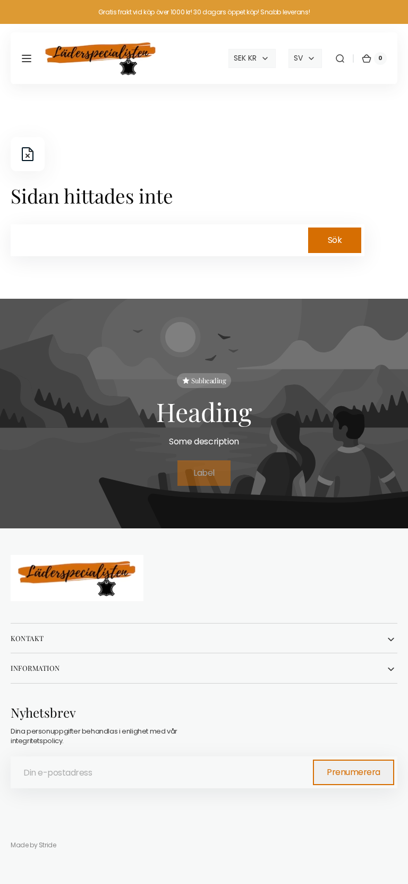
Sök (335, 240)
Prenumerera (353, 772)
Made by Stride (33, 844)
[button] (26, 58)
